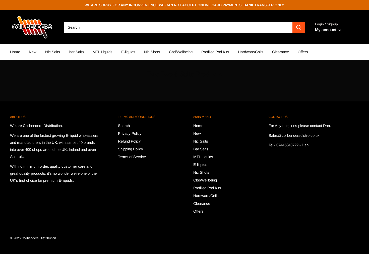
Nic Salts (52, 52)
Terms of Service (132, 157)
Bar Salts (76, 52)
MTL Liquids (102, 52)
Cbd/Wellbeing (181, 52)
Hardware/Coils (250, 52)
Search (124, 125)
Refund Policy (129, 141)
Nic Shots (152, 52)
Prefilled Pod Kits (215, 52)
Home (15, 52)
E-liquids (128, 52)
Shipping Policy (130, 149)
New (32, 52)
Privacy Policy (130, 133)
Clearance (280, 52)
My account (326, 30)
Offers (303, 52)
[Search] (298, 27)
